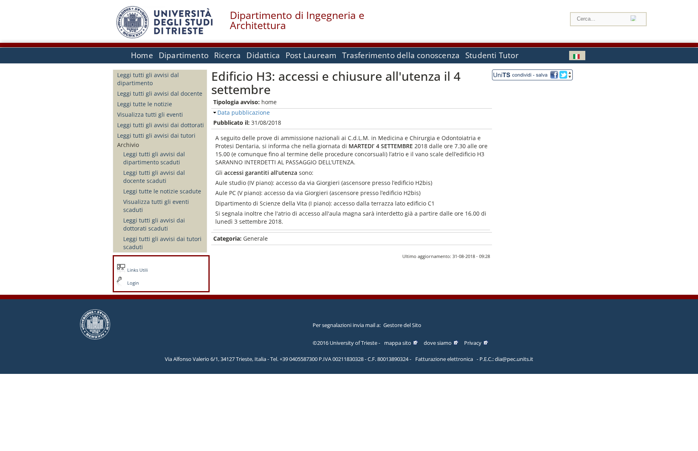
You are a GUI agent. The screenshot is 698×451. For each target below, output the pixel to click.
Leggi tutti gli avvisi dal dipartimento (148, 79)
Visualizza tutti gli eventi (150, 114)
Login (133, 283)
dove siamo (438, 342)
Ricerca (227, 55)
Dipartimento (183, 55)
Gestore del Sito (402, 325)
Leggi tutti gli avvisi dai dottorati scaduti (154, 224)
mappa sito (397, 342)
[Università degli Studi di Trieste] (164, 36)
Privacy (472, 342)
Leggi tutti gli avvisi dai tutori (156, 135)
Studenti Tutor (492, 55)
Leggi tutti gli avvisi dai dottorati (160, 125)
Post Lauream (311, 55)
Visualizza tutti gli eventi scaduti (156, 206)
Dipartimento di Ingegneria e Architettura (297, 20)
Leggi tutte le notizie (144, 104)
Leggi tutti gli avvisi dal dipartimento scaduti (154, 158)
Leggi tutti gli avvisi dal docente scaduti (154, 177)
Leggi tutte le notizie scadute (162, 191)
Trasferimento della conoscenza (401, 55)
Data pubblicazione (243, 112)
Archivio (128, 145)
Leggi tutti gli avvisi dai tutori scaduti (162, 243)
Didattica (263, 55)
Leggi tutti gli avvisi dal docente (159, 93)
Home (142, 55)
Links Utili (137, 270)
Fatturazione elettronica (444, 359)
